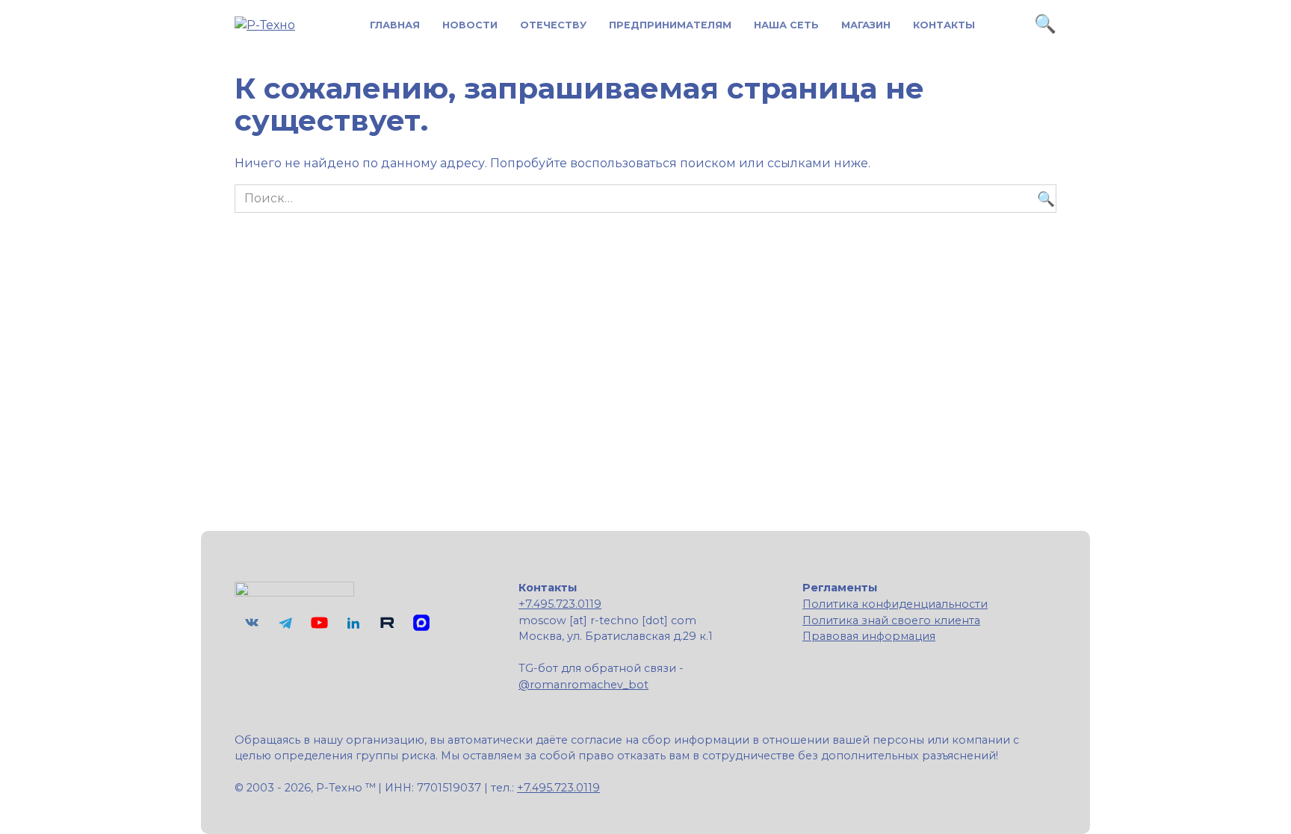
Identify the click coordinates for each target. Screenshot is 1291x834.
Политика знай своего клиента (891, 620)
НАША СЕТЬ (786, 25)
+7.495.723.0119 (559, 604)
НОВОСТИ (470, 25)
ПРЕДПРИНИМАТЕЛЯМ (670, 25)
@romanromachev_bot (583, 684)
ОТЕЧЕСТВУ (553, 25)
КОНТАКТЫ (944, 25)
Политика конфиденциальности (895, 604)
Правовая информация (868, 636)
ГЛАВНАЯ (395, 25)
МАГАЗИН (866, 25)
